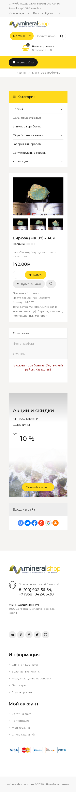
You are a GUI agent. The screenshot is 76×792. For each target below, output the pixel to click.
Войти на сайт (21, 713)
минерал (35, 306)
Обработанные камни (28, 135)
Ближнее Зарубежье (27, 126)
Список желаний (23, 734)
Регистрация (20, 720)
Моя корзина (20, 727)
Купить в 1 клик (30, 284)
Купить (37, 274)
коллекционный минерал (30, 315)
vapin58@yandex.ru (31, 8)
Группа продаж (21, 692)
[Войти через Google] (48, 523)
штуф (32, 311)
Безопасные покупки (26, 671)
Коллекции (20, 161)
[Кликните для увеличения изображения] (38, 196)
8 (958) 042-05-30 (48, 3)
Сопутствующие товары (29, 152)
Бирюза (43, 311)
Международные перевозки (31, 678)
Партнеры (18, 685)
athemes (63, 784)
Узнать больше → (38, 487)
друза (24, 306)
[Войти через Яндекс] (41, 523)
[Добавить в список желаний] (51, 284)
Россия (18, 109)
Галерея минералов (27, 144)
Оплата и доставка (24, 664)
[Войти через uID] (21, 523)
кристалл (55, 311)
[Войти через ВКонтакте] (28, 523)
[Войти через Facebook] (34, 523)
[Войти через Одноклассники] (55, 523)
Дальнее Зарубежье (27, 117)
